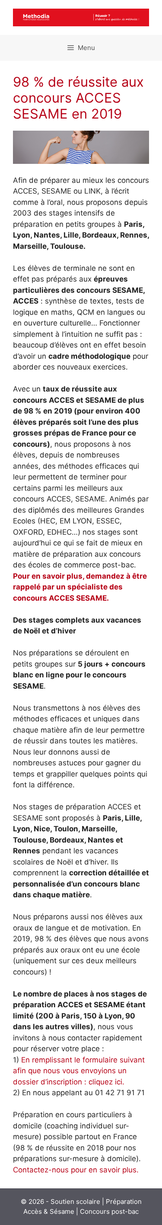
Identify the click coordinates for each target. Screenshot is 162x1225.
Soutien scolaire (75, 1201)
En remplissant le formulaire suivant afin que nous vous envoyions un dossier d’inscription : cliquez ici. (79, 1071)
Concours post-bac (109, 1211)
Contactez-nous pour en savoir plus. (76, 1169)
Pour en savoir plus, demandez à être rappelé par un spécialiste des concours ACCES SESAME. (80, 587)
